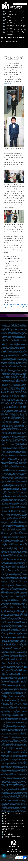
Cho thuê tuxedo (23, 529)
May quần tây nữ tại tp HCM (11, 747)
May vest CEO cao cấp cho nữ (8, 452)
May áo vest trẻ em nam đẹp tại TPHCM (16, 793)
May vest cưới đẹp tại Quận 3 (20, 700)
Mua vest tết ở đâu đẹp (9, 461)
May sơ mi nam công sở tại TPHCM (17, 752)
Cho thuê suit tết (9, 504)
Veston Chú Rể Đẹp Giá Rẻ (13, 745)
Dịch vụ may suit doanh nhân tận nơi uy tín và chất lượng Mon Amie (10, 324)
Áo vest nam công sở (11, 592)
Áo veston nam (10, 591)
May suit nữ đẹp (21, 741)
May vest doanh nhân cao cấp (19, 556)
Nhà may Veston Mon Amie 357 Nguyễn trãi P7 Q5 (12, 707)
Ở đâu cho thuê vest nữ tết (11, 513)
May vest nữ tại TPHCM (17, 560)
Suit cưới (5, 512)
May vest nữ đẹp (14, 792)
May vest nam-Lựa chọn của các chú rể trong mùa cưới (10, 689)
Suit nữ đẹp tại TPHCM (13, 742)
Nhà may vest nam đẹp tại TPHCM (15, 680)
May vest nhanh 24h (13, 482)
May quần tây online (5, 458)
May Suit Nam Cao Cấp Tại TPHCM (14, 741)
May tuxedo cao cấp (22, 522)
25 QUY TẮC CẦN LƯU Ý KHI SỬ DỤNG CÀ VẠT (15, 538)
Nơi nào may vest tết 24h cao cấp (8, 470)
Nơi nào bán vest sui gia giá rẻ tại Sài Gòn (9, 477)
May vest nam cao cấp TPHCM (19, 670)
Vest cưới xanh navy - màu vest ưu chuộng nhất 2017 (9, 722)
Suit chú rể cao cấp (23, 512)
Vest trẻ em (19, 755)
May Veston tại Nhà (15, 789)
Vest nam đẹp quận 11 (7, 633)
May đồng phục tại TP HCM (21, 811)
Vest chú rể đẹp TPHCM (19, 658)
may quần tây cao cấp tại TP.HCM (9, 696)
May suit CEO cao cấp (16, 548)
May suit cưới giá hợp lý (21, 525)
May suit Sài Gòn (6, 674)
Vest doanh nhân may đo (18, 540)
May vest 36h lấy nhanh (19, 495)
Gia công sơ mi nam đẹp (19, 600)
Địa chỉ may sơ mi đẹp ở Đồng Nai (7, 640)
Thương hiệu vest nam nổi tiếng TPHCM (16, 571)
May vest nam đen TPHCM (17, 660)
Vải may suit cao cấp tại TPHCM (21, 606)
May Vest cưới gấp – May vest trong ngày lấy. (7, 774)
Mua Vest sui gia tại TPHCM (7, 756)
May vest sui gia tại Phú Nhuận (15, 480)
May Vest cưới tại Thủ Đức (7, 719)
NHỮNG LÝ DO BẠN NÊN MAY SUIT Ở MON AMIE (13, 441)
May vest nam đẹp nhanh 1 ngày (8, 536)
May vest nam (10, 811)
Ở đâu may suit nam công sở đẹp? (16, 730)
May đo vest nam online (9, 460)
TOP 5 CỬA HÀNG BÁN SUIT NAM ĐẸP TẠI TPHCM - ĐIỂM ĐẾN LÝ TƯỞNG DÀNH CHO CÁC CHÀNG (14, 430)
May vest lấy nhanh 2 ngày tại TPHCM (9, 534)
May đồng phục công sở (9, 812)
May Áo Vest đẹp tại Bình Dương (18, 763)
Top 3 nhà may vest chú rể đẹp (10, 443)
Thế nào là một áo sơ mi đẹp (7, 762)
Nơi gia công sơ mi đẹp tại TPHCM (18, 601)
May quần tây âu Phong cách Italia (21, 745)
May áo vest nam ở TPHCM (5, 658)
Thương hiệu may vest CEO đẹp (9, 543)
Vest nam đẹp (8, 638)
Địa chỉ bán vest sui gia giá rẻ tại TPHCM (12, 491)
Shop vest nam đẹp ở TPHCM (6, 665)
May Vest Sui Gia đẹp (21, 756)
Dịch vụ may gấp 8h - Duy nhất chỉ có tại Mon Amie (10, 346)
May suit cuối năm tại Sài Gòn (13, 524)
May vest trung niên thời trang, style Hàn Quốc (13, 691)
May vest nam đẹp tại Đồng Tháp (17, 714)
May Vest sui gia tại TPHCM (14, 756)
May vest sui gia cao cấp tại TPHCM (9, 466)
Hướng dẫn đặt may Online (6, 790)
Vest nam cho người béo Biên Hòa (14, 648)
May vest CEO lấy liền (12, 540)
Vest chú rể (18, 567)
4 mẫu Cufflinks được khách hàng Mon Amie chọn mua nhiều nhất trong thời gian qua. (13, 339)
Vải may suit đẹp (10, 607)
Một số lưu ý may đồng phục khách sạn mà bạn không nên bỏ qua (13, 360)
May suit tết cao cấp (15, 503)
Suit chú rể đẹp (24, 739)
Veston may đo (23, 540)
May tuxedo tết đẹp (14, 521)
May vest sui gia (15, 539)
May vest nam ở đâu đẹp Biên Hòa (15, 647)
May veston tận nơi (4, 564)
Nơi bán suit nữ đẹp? (6, 740)
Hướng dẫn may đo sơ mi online (11, 459)
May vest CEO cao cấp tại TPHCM (6, 551)
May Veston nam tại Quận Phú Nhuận (14, 804)
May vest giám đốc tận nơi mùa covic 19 (16, 444)
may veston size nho (21, 799)
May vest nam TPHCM (7, 659)
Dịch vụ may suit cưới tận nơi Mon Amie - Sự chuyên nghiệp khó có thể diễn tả (16, 325)
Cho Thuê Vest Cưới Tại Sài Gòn (9, 789)
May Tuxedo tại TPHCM (20, 585)
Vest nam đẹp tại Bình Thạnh (19, 632)
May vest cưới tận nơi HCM (18, 565)
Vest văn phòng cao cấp (21, 497)
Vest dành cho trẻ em (14, 775)
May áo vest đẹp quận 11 (22, 617)
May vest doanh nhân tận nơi (21, 566)
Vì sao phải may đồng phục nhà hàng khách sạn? (14, 371)
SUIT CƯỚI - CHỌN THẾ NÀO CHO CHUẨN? (13, 399)
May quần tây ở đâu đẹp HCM (12, 573)
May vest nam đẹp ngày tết (22, 470)
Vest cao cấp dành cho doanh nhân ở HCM (15, 541)
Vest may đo (14, 669)
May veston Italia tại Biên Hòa (7, 647)
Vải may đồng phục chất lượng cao (16, 603)
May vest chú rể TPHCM (13, 658)
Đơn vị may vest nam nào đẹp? (6, 680)
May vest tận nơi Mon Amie (12, 454)
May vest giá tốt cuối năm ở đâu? (21, 517)
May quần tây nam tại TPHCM (6, 597)
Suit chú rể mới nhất (19, 739)
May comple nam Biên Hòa (6, 648)
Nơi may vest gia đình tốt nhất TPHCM (19, 477)
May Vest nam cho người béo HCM (12, 628)
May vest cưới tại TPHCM (13, 518)
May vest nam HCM (5, 626)
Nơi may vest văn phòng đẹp (9, 499)
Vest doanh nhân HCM (18, 625)
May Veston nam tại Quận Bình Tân (8, 805)
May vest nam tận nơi (8, 567)
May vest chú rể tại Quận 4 (13, 727)
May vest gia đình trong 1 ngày (9, 484)
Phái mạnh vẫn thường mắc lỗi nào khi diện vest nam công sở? (10, 352)
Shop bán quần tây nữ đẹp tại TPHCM (20, 760)
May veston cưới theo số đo (19, 800)
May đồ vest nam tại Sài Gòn (20, 628)
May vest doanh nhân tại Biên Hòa (12, 653)
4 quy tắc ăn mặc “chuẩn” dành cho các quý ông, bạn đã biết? (15, 366)
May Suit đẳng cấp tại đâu (11, 710)
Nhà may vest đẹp (22, 611)
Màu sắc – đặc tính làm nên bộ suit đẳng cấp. (8, 744)
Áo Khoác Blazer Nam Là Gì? (19, 788)
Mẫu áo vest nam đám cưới (15, 587)
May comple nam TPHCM (7, 655)
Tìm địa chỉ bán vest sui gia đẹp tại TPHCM (19, 466)
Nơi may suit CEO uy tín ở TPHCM (9, 548)
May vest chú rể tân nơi (9, 563)
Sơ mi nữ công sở (11, 753)
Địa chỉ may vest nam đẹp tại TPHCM (8, 669)
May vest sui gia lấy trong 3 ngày (16, 481)
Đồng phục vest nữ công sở (20, 584)
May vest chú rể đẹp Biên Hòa (11, 649)
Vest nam (22, 759)
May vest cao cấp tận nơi (8, 455)
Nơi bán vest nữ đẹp (7, 760)
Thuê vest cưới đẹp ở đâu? (19, 702)
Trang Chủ (11, 857)
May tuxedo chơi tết (17, 522)
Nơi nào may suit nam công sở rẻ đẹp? (16, 729)
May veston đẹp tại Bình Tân (14, 719)
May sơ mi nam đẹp (4, 749)
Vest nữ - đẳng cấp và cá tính (17, 759)
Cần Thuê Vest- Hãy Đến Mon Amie (8, 795)
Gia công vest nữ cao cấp (7, 684)
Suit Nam (24, 780)
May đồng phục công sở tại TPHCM (9, 570)
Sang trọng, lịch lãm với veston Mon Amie (9, 560)
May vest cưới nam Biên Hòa (10, 643)
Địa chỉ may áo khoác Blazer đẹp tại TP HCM (10, 785)
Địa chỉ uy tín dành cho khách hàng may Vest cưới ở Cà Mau (11, 711)
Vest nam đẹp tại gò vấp (13, 632)
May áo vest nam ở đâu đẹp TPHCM (13, 626)
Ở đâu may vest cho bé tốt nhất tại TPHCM (19, 467)
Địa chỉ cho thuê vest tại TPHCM (21, 595)
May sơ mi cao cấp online (21, 458)
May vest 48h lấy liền (5, 496)
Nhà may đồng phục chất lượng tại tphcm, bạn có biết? (18, 361)
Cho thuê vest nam (5, 811)
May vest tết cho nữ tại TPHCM (7, 517)
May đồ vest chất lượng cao (21, 613)
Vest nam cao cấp (19, 637)
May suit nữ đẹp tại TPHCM (6, 741)
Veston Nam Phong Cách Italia (12, 796)
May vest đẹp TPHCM (13, 612)
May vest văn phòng (6, 500)
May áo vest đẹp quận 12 (16, 617)
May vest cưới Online (5, 702)
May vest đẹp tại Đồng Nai (7, 715)
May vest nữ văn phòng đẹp (10, 498)
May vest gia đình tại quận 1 (18, 469)
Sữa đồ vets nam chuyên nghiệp (21, 597)
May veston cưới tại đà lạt (7, 716)
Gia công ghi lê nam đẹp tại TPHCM (18, 686)
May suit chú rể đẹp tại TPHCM (10, 621)
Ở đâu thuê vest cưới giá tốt (13, 700)
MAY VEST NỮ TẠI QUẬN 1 (20, 765)
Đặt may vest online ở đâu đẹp (15, 460)
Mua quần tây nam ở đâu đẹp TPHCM (15, 654)
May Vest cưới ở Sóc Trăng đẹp (23, 711)
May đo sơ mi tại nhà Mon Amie (8, 456)
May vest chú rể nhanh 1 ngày (15, 536)
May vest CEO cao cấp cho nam (16, 452)
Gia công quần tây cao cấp (7, 600)
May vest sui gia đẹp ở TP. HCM (17, 697)
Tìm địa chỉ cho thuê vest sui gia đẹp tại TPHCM (12, 472)
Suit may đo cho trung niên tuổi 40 (8, 692)
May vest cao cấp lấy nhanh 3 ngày (19, 532)
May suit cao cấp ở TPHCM (18, 623)
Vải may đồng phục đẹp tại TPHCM (7, 603)
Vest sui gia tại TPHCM (21, 561)
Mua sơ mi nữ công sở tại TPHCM (14, 751)
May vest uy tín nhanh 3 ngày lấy (19, 533)
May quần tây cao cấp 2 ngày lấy (7, 492)
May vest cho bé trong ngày (20, 487)
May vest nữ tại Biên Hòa (6, 652)
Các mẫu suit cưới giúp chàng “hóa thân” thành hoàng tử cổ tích (17, 344)
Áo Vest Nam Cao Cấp (21, 589)
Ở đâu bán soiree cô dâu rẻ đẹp (15, 733)
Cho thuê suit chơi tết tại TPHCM (16, 504)
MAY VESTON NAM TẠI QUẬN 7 (17, 703)
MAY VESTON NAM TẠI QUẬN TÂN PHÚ (13, 704)
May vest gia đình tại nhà (11, 486)
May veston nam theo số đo (12, 800)
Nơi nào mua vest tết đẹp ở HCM (17, 461)
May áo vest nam (8, 654)
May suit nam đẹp (10, 569)
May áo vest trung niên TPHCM (19, 674)
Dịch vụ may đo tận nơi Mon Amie (18, 450)
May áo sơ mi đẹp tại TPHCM (9, 596)
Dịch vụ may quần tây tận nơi (15, 448)
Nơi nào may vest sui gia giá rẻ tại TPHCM (13, 474)
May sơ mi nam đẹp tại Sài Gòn (7, 577)
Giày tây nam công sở (17, 550)
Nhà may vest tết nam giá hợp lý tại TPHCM (13, 515)
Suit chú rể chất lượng (13, 739)
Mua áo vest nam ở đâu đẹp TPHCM (8, 675)
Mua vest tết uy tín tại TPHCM (18, 463)
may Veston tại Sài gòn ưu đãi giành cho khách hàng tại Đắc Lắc (18, 716)
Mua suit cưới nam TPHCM (7, 622)
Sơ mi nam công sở (16, 753)
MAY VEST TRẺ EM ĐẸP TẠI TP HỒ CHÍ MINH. (15, 784)
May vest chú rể (19, 519)
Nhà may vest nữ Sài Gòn (13, 665)
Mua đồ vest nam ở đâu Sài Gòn (21, 629)
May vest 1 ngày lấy (13, 495)
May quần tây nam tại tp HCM (18, 747)
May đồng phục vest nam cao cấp (19, 558)
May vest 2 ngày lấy (8, 495)
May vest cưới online (19, 518)
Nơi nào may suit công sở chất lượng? (20, 728)
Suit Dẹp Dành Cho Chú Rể (9, 781)
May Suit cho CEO (5, 508)
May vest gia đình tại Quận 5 (7, 485)
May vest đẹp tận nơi (13, 455)
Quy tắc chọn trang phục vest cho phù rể (22, 346)
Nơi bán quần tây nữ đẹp (6, 758)
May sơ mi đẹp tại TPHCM (12, 556)
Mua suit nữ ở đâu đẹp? (18, 740)
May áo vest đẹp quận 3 (20, 619)
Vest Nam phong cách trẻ (20, 792)
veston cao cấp (8, 83)
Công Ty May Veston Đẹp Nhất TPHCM (18, 795)
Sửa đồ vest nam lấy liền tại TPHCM (6, 589)
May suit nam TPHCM (13, 662)
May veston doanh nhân (12, 666)
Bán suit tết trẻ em (22, 504)
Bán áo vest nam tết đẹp (6, 462)
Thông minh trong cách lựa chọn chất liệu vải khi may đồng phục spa (11, 369)
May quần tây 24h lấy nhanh (7, 493)
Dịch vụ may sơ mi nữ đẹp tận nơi (16, 449)
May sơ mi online (23, 459)
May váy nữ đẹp (5, 747)
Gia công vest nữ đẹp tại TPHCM (19, 681)
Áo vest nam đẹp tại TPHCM (15, 791)
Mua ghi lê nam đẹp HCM (6, 666)
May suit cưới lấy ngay (15, 525)
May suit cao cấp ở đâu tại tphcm (20, 508)
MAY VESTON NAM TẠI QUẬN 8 (8, 703)
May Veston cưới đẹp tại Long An (17, 717)
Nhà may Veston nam (19, 796)
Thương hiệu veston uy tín (14, 545)
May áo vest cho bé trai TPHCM (16, 673)
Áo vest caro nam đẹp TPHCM (21, 663)
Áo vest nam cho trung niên (22, 587)
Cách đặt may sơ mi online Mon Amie (13, 458)
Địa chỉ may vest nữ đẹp (9, 755)
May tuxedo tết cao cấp (20, 521)
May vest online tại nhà (20, 447)
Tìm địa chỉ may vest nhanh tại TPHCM (18, 471)
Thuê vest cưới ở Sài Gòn (20, 627)
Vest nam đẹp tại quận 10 (13, 633)
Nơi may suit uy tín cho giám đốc (19, 552)
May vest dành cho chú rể (9, 539)
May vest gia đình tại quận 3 (14, 485)
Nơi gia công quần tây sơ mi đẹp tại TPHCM (9, 681)
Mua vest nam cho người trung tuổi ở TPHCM (11, 627)
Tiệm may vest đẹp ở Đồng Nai (7, 639)
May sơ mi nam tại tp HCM (19, 748)
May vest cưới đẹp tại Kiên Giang (6, 712)
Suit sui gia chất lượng (16, 736)
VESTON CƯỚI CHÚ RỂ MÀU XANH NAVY (8, 723)
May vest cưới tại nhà (14, 701)
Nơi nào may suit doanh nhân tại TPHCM (9, 506)
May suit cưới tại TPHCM (11, 623)
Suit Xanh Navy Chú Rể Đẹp (5, 745)
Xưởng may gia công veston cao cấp (10, 588)
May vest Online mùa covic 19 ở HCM (20, 445)
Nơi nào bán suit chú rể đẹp (14, 738)
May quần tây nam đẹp (5, 748)
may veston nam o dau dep (7, 799)
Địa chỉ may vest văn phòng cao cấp (7, 497)
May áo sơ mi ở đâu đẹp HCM (15, 576)
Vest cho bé (11, 471)
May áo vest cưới (17, 615)
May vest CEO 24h (24, 538)
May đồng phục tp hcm (22, 812)
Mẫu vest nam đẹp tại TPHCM (7, 587)
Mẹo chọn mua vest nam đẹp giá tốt (9, 763)
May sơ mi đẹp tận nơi (19, 455)
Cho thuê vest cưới (13, 529)
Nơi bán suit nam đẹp (12, 740)
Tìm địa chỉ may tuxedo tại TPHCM (18, 510)
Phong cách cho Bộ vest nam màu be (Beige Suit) (9, 788)
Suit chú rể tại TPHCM (18, 512)
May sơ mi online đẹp (17, 459)
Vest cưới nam (15, 593)
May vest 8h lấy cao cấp (17, 496)
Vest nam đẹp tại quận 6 (12, 634)
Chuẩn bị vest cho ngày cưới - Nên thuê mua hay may (10, 695)
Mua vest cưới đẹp (9, 701)
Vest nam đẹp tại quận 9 (19, 633)
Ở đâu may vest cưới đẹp (6, 700)
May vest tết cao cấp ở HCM (12, 465)
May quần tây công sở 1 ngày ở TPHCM (17, 492)
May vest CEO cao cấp (12, 552)
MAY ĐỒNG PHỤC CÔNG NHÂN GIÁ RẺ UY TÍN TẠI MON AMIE (11, 383)
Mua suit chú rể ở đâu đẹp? (7, 737)
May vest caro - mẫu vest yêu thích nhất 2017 (20, 770)
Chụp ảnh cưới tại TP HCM (15, 812)
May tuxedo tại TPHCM (6, 584)
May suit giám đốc (16, 554)
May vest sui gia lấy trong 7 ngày (7, 481)
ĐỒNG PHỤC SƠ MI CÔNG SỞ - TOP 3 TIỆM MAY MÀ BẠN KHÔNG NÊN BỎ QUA (14, 408)
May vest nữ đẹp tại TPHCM (11, 749)
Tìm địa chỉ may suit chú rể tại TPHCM (12, 511)
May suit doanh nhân (21, 555)
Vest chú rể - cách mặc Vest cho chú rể (8, 721)
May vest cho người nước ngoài (11, 564)
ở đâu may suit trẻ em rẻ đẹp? (10, 732)
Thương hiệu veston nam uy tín (13, 595)
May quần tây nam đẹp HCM (8, 575)
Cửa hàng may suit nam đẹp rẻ (15, 622)
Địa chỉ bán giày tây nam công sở (10, 550)
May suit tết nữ (7, 523)
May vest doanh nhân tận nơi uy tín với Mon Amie (8, 326)
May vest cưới (8, 518)
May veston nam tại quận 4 (15, 806)
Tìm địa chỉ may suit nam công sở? (11, 728)
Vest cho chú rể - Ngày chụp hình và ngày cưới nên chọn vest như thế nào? (11, 347)
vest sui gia (23, 793)
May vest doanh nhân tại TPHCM (14, 555)
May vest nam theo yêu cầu (21, 626)
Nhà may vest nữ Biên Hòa (9, 645)
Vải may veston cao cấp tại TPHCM (11, 608)
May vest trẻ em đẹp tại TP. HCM (9, 697)
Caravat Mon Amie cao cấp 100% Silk (7, 337)
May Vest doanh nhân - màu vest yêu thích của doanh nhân (18, 769)
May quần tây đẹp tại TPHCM (16, 575)
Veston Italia (17, 662)
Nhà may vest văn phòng (17, 499)
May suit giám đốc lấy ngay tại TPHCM (14, 500)
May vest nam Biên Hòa (18, 649)
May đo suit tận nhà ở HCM (19, 564)
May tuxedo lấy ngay (12, 522)
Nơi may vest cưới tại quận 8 (9, 726)
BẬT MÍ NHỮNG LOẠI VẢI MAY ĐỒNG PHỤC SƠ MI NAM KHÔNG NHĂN (13, 411)
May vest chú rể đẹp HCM (11, 625)
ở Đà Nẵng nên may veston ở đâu (9, 717)
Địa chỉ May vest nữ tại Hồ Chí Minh (7, 792)
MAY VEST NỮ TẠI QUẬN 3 (12, 765)
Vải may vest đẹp (19, 608)
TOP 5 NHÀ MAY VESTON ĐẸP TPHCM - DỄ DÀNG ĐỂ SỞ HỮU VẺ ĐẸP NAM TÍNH (14, 436)
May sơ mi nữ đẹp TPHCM (15, 578)
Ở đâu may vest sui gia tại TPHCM (8, 473)
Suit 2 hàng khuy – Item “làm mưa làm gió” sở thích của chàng (12, 365)
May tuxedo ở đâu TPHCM (21, 659)
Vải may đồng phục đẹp (5, 604)
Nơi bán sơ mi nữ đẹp (18, 758)
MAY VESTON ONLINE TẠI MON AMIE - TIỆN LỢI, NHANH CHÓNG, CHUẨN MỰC (13, 429)
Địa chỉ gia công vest (15, 599)
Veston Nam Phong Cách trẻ (7, 808)
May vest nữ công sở (11, 502)
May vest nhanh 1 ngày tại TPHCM (8, 537)
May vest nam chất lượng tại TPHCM (11, 676)
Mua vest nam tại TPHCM (14, 655)
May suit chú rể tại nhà (9, 526)
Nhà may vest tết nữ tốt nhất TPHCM (17, 514)
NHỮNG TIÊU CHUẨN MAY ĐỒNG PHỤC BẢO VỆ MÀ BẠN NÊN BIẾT (13, 387)
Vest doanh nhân (15, 569)
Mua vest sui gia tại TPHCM (21, 478)
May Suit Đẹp (15, 585)
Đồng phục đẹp (9, 561)
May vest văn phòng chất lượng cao (18, 498)
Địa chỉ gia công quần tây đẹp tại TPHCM (12, 685)
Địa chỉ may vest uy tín (16, 611)
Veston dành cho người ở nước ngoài (18, 801)
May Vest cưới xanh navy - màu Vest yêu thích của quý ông (11, 777)
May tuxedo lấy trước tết (6, 522)
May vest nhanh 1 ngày (15, 537)
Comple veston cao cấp (22, 591)
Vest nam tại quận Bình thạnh (9, 810)
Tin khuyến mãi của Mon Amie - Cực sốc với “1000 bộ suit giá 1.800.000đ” (15, 355)
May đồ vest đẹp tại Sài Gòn (6, 613)
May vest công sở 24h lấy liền (21, 503)
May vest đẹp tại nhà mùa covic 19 (11, 445)
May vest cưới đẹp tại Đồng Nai (8, 718)
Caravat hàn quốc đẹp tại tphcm (16, 786)
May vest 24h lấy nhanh (11, 496)
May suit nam (18, 539)
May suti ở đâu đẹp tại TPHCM (14, 659)
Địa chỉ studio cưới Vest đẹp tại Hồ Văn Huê (14, 708)
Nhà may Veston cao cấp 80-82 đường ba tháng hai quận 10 (12, 706)
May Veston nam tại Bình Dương (12, 803)
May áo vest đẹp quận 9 (9, 618)
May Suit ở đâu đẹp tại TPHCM (21, 678)
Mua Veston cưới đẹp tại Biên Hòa (21, 652)
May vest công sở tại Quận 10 (17, 559)
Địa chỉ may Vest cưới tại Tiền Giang (7, 714)
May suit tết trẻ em (21, 500)
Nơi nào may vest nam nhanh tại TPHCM (9, 475)
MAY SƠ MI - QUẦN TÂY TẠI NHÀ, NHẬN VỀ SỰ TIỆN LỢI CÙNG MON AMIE (14, 414)
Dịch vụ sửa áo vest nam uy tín (21, 593)
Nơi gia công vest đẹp (19, 602)
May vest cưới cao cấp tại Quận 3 (21, 727)
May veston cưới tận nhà (15, 563)
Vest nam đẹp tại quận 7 (6, 634)
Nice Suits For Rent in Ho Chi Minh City (8, 617)
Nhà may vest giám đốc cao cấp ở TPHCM (15, 544)
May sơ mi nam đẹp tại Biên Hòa (12, 644)
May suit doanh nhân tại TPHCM (14, 507)
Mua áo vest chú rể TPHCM (10, 660)
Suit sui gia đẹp (11, 736)
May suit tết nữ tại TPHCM (12, 523)
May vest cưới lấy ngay (6, 519)
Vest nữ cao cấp (21, 578)
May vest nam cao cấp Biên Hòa (8, 651)
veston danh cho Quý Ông (6, 801)
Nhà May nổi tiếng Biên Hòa (12, 652)
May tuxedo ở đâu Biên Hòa (16, 645)
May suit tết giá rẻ (6, 503)
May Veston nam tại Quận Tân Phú (20, 803)
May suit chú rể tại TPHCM (20, 737)
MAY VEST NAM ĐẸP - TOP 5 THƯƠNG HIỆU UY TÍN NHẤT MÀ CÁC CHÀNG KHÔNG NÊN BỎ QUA (14, 429)
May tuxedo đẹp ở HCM (8, 586)
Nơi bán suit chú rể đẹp (14, 737)
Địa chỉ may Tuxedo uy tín (10, 585)
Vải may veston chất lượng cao (21, 607)
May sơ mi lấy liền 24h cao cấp (21, 493)
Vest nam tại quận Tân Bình (16, 810)
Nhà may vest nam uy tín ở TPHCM (12, 678)
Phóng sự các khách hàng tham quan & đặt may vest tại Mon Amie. (11, 341)
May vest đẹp (22, 571)
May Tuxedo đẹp (18, 586)
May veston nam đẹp (14, 547)
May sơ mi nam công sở (6, 753)
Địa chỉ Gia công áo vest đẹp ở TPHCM (9, 686)
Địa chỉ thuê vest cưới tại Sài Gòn (14, 699)
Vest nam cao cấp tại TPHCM (22, 543)
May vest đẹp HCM (7, 612)
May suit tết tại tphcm (6, 502)
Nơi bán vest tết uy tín (19, 462)
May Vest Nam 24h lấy (21, 789)
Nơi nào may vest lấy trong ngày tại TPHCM (19, 475)
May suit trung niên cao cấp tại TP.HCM (17, 692)
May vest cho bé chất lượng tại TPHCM (16, 489)
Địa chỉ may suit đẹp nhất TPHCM (9, 773)
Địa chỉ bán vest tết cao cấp (12, 462)
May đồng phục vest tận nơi (5, 454)
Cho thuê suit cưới (17, 530)
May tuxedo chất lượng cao (15, 581)
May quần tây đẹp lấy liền (14, 493)
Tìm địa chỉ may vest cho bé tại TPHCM (9, 467)
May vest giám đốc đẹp (6, 540)
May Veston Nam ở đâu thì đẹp (18, 710)
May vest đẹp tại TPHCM (19, 582)
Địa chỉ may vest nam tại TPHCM (17, 580)
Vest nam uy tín (4, 638)
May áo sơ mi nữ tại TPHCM (8, 673)
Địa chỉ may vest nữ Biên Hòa (16, 651)
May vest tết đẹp (7, 471)
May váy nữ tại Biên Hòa (22, 648)
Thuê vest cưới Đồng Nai (14, 641)
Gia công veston (5, 688)
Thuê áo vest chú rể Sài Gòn (21, 614)
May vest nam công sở (6, 532)
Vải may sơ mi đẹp (14, 606)
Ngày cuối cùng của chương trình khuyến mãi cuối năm (11, 363)
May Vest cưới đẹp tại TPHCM (13, 519)
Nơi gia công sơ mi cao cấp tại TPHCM (8, 601)
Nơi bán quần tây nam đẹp (12, 758)
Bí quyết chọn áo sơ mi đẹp (12, 702)
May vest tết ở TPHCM (15, 470)
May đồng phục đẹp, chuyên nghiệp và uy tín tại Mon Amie (18, 373)
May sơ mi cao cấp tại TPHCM (15, 577)
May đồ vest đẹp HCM (14, 614)
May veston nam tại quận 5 (8, 806)
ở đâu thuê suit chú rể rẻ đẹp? (13, 734)
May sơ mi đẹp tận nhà (21, 456)
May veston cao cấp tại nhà (21, 701)
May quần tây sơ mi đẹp (9, 656)
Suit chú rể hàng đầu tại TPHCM (6, 739)
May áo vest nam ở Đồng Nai (6, 641)
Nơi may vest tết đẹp (18, 465)
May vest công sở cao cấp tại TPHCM (10, 670)
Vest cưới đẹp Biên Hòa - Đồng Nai (14, 638)
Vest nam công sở (14, 567)
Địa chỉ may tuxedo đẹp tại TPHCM (11, 582)
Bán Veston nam (12, 801)
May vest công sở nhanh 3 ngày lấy (10, 533)
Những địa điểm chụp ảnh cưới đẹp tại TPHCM (15, 790)
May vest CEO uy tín (13, 551)
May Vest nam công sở (12, 754)
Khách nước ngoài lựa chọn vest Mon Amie (20, 562)
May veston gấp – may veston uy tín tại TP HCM (19, 774)
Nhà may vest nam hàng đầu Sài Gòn (12, 629)
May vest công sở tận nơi (15, 566)
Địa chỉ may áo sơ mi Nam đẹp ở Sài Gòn (9, 780)
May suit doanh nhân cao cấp (20, 671)
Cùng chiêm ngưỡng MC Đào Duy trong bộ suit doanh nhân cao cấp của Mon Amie (14, 690)
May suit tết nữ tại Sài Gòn (19, 523)
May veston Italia (7, 664)
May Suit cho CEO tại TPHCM (12, 508)
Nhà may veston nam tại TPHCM (8, 547)
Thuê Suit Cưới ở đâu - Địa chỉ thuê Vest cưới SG (12, 767)
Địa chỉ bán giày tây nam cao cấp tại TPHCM (9, 549)
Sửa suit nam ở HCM (5, 591)
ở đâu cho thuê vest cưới (18, 513)
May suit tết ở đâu (17, 502)
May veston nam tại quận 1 (11, 807)
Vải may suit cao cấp (14, 607)
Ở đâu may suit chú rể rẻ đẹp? (6, 734)
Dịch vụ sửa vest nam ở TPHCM (19, 588)
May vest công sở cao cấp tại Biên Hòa (7, 650)
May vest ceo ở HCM (6, 552)
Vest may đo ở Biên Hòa (20, 644)
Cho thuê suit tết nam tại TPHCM (11, 530)
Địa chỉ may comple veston (6, 595)
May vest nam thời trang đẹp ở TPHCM (19, 677)
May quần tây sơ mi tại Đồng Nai (15, 639)
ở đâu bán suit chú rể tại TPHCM (9, 514)
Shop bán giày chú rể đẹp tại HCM (8, 786)
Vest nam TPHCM (18, 669)
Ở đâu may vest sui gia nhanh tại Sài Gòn (18, 473)
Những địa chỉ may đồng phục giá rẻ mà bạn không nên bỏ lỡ (13, 372)
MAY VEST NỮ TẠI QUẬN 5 (5, 765)
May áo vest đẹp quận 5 (8, 619)
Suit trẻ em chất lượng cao (21, 734)
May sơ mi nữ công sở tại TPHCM (8, 752)
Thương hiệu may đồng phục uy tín (20, 573)
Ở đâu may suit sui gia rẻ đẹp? (7, 733)
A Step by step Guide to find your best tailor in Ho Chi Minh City (13, 610)
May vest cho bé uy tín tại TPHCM (13, 487)
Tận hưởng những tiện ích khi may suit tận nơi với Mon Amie (16, 330)
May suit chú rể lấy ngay (21, 526)
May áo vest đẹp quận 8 (15, 618)
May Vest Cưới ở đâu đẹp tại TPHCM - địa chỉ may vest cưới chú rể (13, 766)
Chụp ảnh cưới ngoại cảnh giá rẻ (7, 791)
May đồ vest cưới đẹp (19, 612)
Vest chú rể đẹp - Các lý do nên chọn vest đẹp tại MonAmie (14, 778)
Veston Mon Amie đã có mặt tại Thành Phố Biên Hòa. (16, 636)
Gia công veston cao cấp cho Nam (15, 684)
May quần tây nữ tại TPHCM (13, 584)
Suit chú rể (13, 512)
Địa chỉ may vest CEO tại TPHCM (22, 545)
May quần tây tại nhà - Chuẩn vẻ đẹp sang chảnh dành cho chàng (12, 329)
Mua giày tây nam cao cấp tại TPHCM (19, 549)
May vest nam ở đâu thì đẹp (22, 656)
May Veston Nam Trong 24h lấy (15, 764)
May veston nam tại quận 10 (18, 807)
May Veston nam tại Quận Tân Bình (17, 805)
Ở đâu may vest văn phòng (15, 497)
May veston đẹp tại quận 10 (21, 725)
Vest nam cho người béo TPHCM (11, 667)
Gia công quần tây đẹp (13, 600)
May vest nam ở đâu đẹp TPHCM (13, 664)
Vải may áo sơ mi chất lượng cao (13, 604)
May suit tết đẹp (10, 503)
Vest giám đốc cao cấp (5, 538)
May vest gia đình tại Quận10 (10, 469)
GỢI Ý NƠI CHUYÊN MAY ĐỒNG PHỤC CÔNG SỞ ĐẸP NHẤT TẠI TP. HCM (13, 396)
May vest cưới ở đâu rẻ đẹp (20, 676)
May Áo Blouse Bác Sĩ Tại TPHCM (15, 762)
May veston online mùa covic (13, 447)
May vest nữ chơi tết (14, 517)
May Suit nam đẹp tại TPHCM (20, 742)
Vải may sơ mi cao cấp (9, 606)
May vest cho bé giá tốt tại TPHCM (7, 489)
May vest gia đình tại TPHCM (17, 484)
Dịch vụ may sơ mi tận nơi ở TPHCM (7, 449)
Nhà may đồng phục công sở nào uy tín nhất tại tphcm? (9, 359)
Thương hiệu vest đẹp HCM (10, 611)
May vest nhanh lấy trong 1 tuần (7, 482)
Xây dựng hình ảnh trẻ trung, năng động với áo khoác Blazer (16, 367)
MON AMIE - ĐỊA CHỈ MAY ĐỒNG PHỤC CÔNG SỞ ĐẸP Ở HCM (12, 376)
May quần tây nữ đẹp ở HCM (12, 574)
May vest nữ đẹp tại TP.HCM (17, 696)
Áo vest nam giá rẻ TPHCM (15, 589)
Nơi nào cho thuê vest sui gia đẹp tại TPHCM (10, 476)
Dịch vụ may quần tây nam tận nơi (7, 448)
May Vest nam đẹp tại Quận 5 (5, 727)
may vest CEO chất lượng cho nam (9, 450)
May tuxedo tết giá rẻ (9, 521)
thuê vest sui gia (4, 793)
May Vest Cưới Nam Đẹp (21, 779)
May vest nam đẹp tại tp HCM (18, 749)
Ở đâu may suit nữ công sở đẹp (7, 730)
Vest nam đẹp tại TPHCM (7, 751)
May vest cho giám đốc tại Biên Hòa (19, 643)
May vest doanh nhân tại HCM (6, 555)
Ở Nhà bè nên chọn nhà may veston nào (17, 718)
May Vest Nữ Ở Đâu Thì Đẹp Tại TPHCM (12, 779)
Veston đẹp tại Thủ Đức (9, 797)
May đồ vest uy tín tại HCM (14, 613)
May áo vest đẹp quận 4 (14, 619)
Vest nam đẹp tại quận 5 (18, 634)
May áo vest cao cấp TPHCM (10, 615)
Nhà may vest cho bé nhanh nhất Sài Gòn (13, 478)
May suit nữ (4, 742)
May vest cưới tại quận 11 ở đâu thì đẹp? (12, 725)
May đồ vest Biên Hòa (19, 653)
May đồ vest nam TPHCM (16, 591)
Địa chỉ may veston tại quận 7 (16, 726)
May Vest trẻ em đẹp (15, 755)
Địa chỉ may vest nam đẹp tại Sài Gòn (15, 630)
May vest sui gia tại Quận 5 (8, 480)
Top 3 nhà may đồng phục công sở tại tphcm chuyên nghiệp (14, 370)
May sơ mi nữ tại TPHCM (12, 748)
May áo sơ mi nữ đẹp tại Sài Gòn (7, 576)
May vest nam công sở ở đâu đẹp (9, 677)
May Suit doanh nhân (7, 507)
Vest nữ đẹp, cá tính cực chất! (6, 759)
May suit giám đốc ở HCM (10, 554)
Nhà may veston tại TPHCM (9, 593)
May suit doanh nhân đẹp (22, 622)
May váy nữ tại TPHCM (20, 665)
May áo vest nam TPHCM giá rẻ (19, 592)
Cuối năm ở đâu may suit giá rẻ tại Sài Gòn (18, 528)
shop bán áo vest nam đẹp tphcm (13, 671)
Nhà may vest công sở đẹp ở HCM (9, 528)
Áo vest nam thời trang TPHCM (17, 675)
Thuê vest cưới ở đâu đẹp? (10, 559)
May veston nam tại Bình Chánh (15, 808)
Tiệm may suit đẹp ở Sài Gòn (11, 688)
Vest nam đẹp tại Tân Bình (6, 632)
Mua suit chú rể (9, 738)
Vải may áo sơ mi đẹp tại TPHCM (21, 604)
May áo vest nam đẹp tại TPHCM (18, 596)
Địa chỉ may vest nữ (19, 569)
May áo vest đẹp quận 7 (21, 618)
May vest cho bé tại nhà (9, 488)
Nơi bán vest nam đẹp (13, 760)
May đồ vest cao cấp (9, 614)
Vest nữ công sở (17, 754)
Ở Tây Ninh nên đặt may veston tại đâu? (16, 715)
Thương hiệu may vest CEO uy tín (7, 545)
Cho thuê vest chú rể (18, 529)
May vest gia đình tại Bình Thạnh (18, 486)
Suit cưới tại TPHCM (9, 512)
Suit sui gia (20, 736)
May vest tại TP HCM (15, 811)
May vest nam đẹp (15, 543)
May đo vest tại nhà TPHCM (8, 566)
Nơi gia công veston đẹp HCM (12, 602)
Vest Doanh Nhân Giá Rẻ (18, 744)
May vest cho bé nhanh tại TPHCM (17, 488)
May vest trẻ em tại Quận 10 (11, 558)
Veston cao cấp (6, 569)
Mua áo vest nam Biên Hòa (16, 650)
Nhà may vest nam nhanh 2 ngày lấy (18, 534)
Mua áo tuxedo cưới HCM (19, 666)
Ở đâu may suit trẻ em (17, 732)
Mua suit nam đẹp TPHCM (6, 663)
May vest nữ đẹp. (25, 749)
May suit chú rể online (15, 526)
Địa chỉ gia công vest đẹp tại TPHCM (8, 599)
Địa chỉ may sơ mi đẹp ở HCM (8, 578)
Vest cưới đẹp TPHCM (20, 655)
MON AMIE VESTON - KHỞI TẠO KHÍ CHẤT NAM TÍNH (11, 434)
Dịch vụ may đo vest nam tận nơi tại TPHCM (12, 451)
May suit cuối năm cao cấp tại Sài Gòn (7, 525)
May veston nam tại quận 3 (22, 806)
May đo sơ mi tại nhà (15, 456)
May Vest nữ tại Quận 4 (22, 764)
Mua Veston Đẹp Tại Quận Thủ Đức (16, 797)
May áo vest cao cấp (22, 615)
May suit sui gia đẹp (6, 736)
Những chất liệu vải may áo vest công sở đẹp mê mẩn (11, 350)
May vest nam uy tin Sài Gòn (6, 636)
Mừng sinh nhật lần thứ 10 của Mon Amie (8, 334)
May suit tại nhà (7, 565)
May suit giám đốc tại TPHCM (18, 506)
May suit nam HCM (17, 621)
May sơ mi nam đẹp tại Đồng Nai (16, 640)
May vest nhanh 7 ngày (19, 482)
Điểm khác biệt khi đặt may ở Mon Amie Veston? (9, 333)
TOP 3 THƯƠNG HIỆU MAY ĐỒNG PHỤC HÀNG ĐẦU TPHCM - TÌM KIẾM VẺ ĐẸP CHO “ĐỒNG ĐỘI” (13, 440)
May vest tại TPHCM (12, 565)
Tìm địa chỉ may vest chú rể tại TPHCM (8, 510)
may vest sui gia (9, 793)
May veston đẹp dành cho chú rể (21, 547)
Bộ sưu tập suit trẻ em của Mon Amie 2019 (9, 562)
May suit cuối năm (7, 524)
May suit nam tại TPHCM (17, 570)
